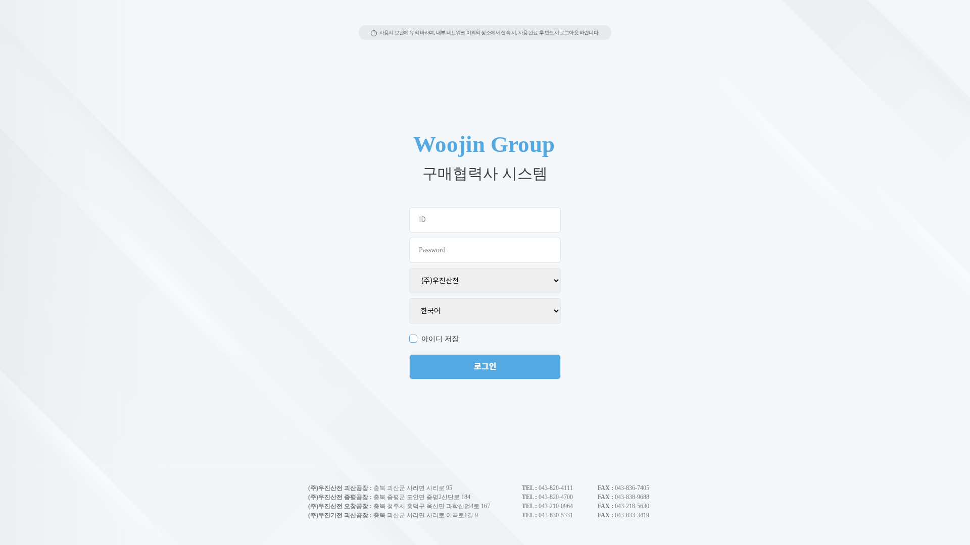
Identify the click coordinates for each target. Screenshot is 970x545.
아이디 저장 (440, 339)
